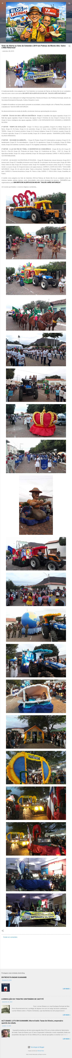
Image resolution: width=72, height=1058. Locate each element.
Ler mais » (66, 989)
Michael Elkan (41, 1050)
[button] (69, 46)
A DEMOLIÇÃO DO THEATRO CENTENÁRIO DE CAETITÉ (23, 999)
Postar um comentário (10, 937)
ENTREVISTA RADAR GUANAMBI (14, 977)
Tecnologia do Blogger (37, 1047)
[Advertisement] (36, 953)
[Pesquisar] (69, 4)
